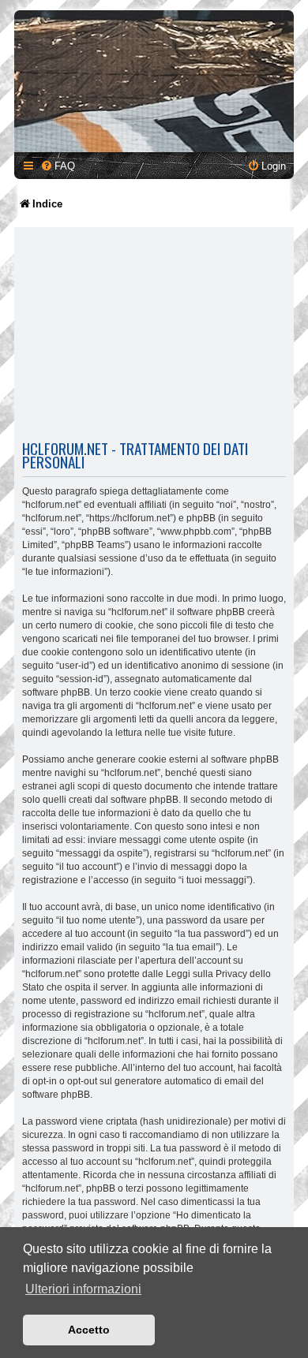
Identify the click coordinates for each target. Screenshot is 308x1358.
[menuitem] (57, 166)
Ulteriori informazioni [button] (83, 1289)
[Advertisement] (154, 336)
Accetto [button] (89, 1329)
